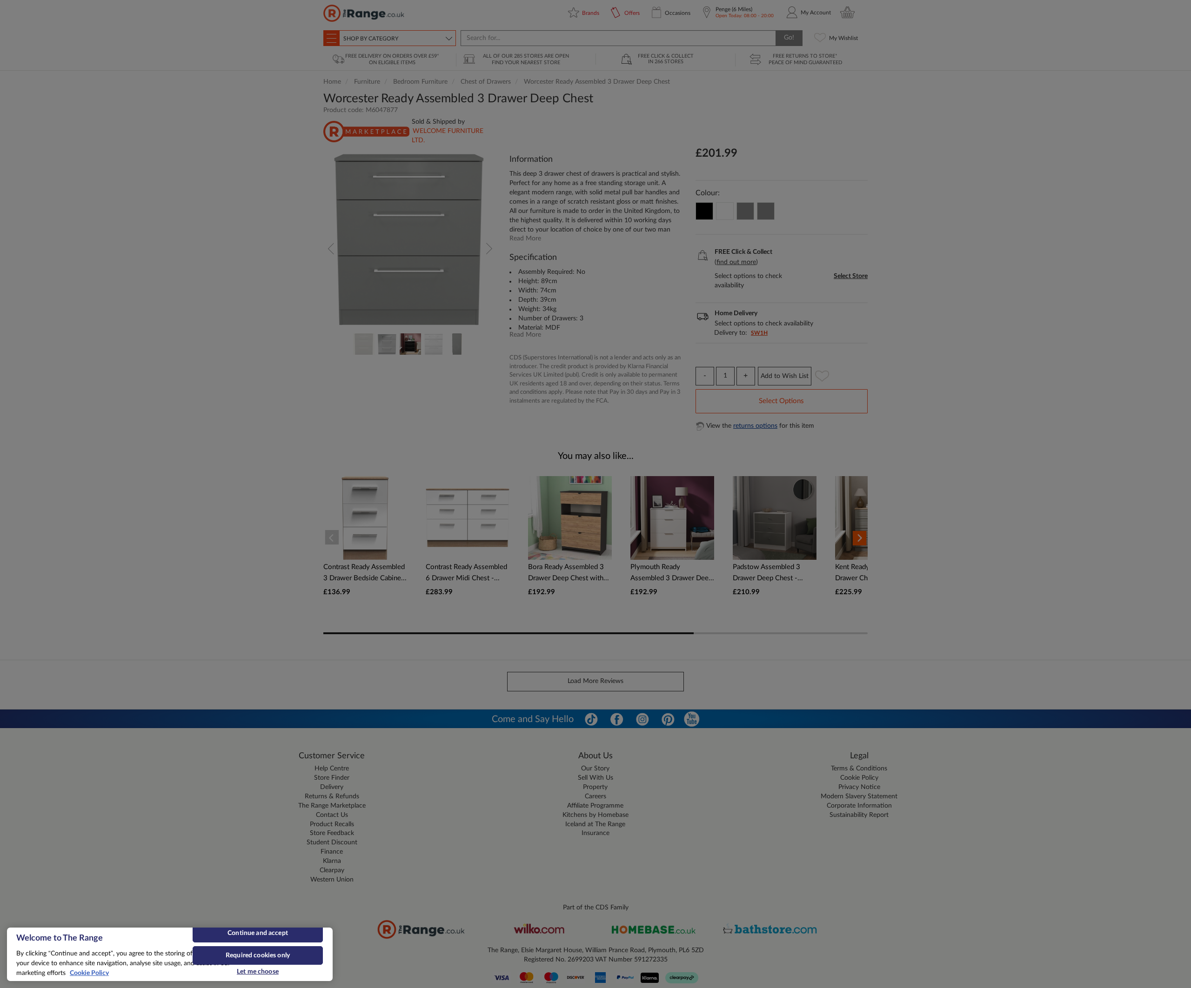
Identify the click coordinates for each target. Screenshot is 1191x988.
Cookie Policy (89, 973)
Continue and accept (257, 933)
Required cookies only (258, 955)
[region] (170, 954)
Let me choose (258, 971)
